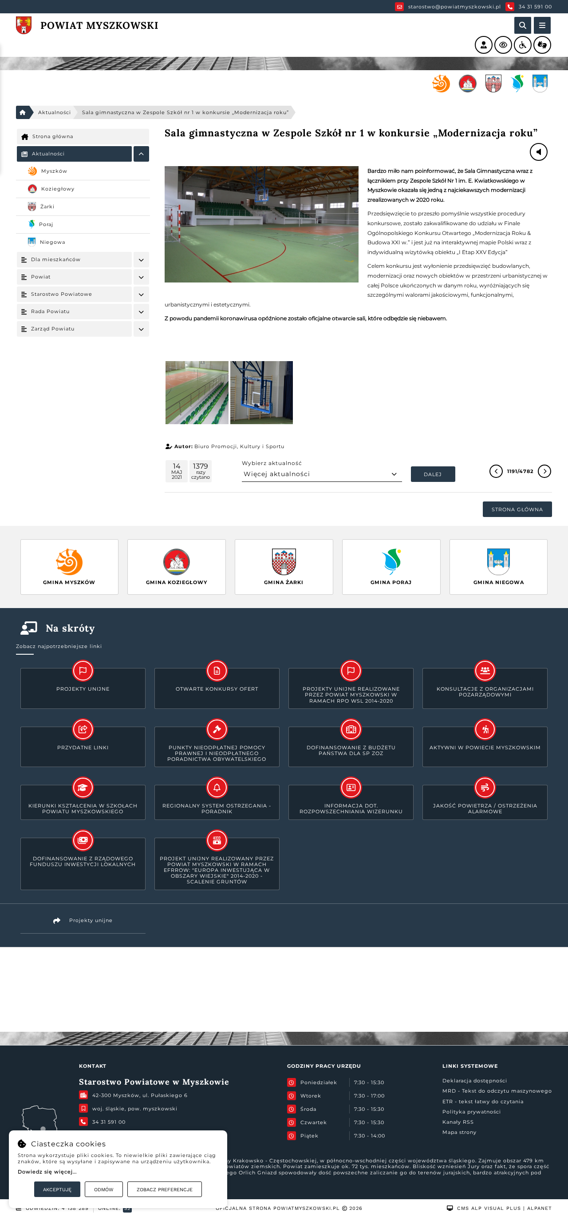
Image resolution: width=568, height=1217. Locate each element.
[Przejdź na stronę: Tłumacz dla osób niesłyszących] (542, 45)
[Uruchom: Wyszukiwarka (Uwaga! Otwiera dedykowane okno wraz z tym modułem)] (523, 25)
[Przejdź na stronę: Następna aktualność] (544, 471)
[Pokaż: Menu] (141, 154)
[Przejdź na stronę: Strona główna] (22, 112)
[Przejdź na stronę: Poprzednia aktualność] (496, 471)
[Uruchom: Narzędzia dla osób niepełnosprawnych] (523, 45)
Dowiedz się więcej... (47, 1172)
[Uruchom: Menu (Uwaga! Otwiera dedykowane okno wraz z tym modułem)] (542, 25)
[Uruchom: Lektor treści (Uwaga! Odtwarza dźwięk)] (484, 45)
